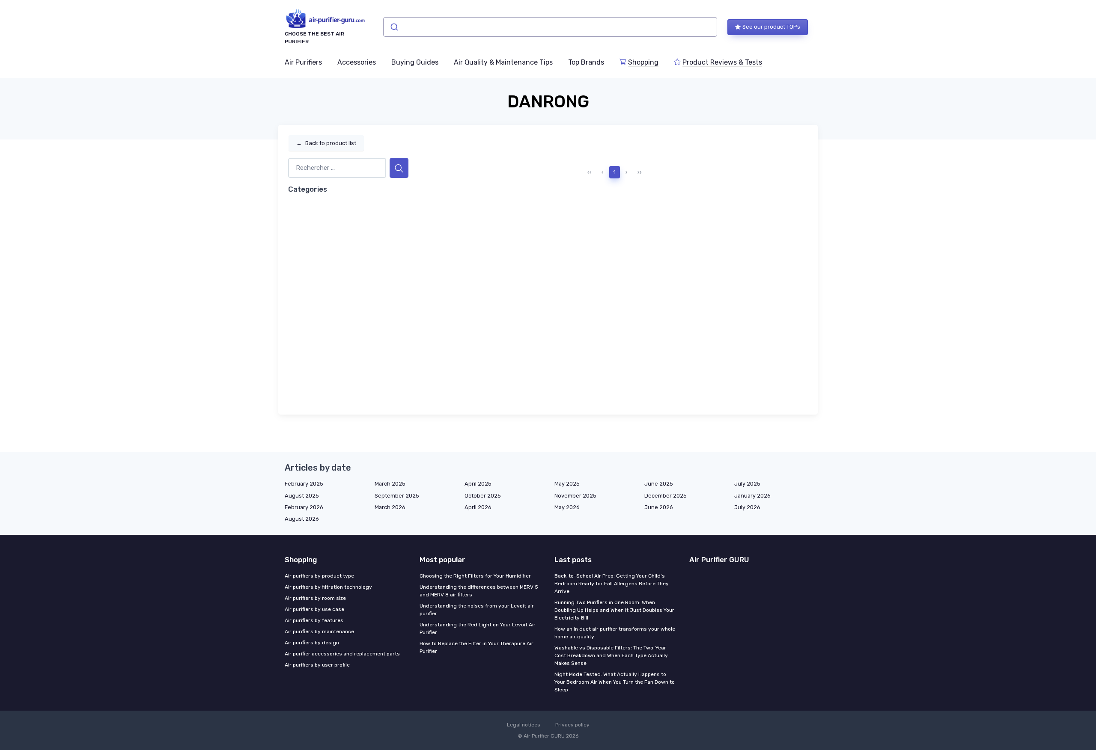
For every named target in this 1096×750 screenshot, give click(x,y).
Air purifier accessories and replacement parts (342, 654)
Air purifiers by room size (315, 598)
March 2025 (390, 483)
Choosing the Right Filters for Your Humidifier (475, 576)
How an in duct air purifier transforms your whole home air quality (614, 633)
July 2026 (747, 507)
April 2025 (478, 483)
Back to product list (326, 143)
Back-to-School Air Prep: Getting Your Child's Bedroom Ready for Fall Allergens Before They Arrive (611, 583)
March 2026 (390, 507)
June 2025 (658, 483)
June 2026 (658, 507)
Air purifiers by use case (314, 609)
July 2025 (747, 483)
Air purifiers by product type (319, 576)
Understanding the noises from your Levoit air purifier (477, 610)
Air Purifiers (303, 62)
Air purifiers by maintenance (319, 631)
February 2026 (304, 507)
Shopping (643, 62)
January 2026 (752, 495)
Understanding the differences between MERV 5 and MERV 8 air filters (479, 591)
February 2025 (304, 483)
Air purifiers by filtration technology (328, 587)
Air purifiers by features (314, 620)
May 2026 (567, 507)
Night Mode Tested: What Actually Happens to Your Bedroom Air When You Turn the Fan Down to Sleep (614, 682)
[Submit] (394, 27)
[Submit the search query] (399, 168)
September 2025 (397, 495)
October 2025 (483, 495)
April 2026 (478, 507)
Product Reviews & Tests (722, 62)
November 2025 (575, 495)
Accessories (356, 62)
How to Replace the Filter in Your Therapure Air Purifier (476, 647)
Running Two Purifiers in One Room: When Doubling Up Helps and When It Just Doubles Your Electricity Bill (614, 610)
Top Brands (586, 62)
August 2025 (302, 495)
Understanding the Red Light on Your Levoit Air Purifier (478, 628)
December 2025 (665, 495)
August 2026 (302, 519)
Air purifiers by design (312, 643)
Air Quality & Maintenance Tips (503, 62)
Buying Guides (414, 62)
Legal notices (523, 725)
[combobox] (550, 27)
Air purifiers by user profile (317, 665)
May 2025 (567, 483)
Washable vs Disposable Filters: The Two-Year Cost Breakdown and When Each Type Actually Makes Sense (611, 655)
